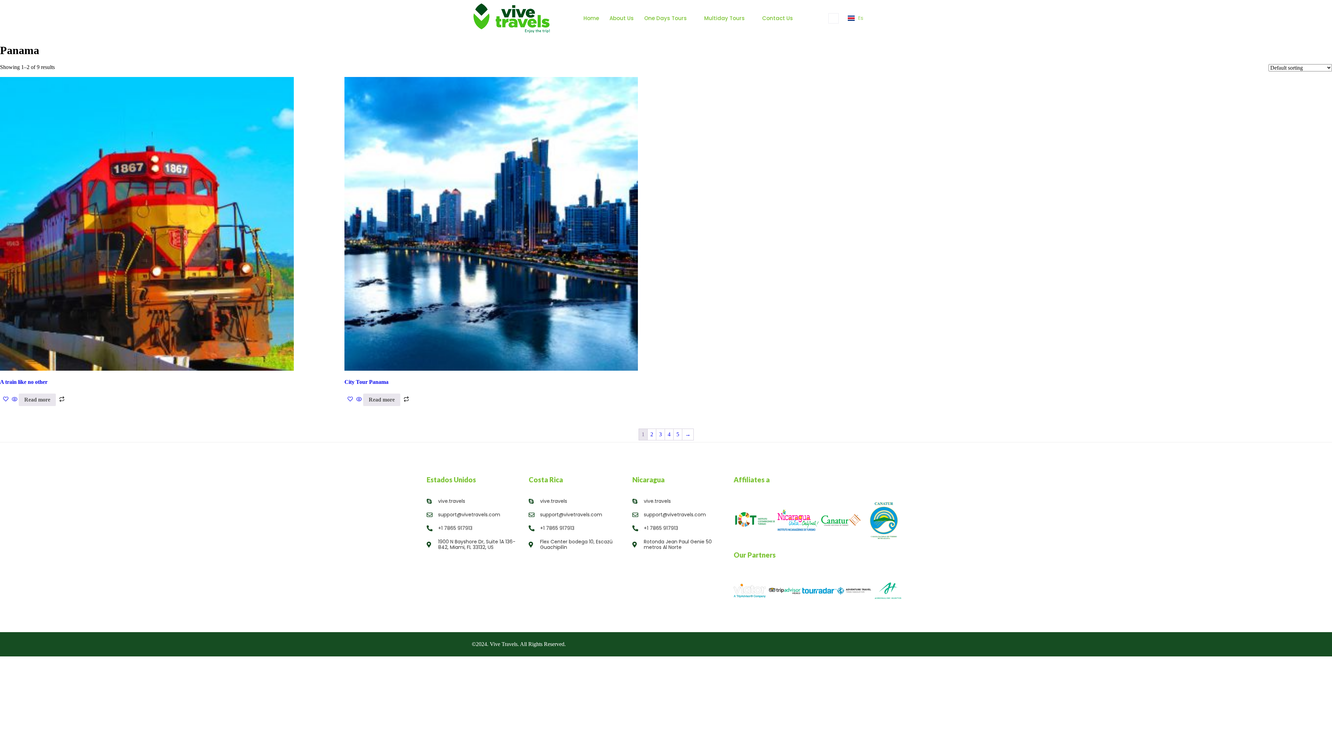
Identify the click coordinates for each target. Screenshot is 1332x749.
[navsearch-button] (833, 18)
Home (591, 18)
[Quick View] (14, 400)
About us (621, 18)
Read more (37, 400)
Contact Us (777, 18)
